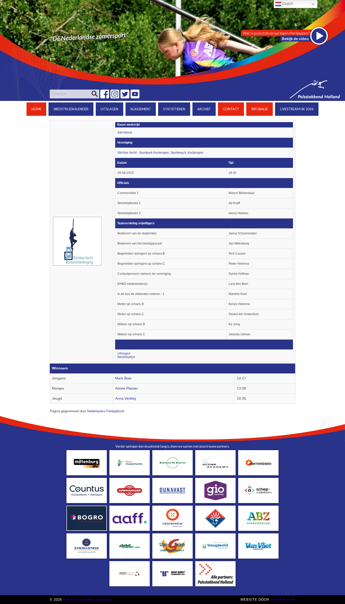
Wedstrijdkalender (71, 109)
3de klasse (124, 132)
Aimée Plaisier (126, 388)
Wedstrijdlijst (126, 357)
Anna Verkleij (125, 398)
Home (36, 109)
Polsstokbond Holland (87, 599)
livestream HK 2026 (297, 109)
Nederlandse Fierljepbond (105, 411)
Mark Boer (123, 378)
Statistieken (174, 109)
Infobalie (259, 109)
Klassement (141, 109)
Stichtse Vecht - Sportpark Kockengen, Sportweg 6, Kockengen (160, 152)
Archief (204, 109)
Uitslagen (109, 109)
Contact (231, 109)
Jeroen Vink (282, 599)
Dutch (287, 4)
